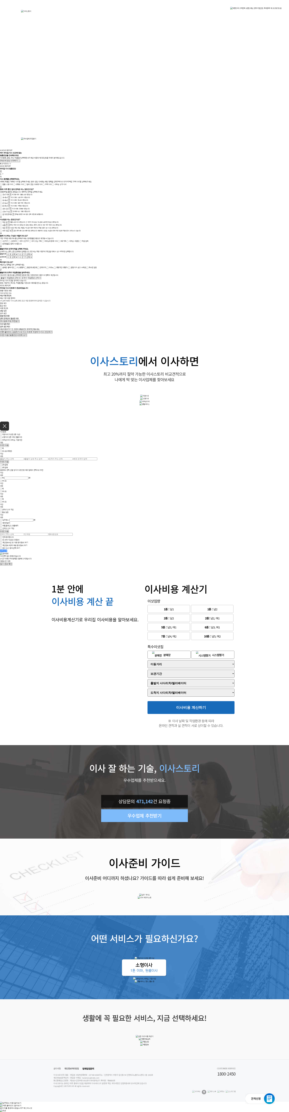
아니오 (4, 480)
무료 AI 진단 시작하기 (10, 161)
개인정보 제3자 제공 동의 (13, 545)
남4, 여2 (168, 636)
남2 (212, 609)
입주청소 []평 (18, 520)
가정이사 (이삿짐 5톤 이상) (11, 434)
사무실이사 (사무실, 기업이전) (12, 440)
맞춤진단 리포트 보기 (18, 335)
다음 (7, 335)
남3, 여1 (168, 627)
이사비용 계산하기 (191, 707)
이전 (2, 335)
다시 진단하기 (46, 332)
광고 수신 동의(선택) (9, 548)
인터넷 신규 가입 (7, 509)
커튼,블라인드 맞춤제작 (10, 525)
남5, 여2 (212, 636)
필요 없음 (5, 512)
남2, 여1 (212, 618)
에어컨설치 (6, 523)
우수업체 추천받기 (144, 815)
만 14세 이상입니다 (10, 540)
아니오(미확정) (7, 451)
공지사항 (57, 1068)
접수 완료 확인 (6, 564)
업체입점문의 (88, 1068)
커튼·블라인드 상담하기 (9, 332)
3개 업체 (5, 467)
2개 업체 (5, 464)
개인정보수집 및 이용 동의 (13, 542)
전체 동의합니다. (8, 537)
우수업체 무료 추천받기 (9, 321)
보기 (26, 542)
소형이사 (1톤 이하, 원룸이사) (12, 437)
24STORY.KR (69, 1086)
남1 (169, 609)
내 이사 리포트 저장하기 (30, 332)
